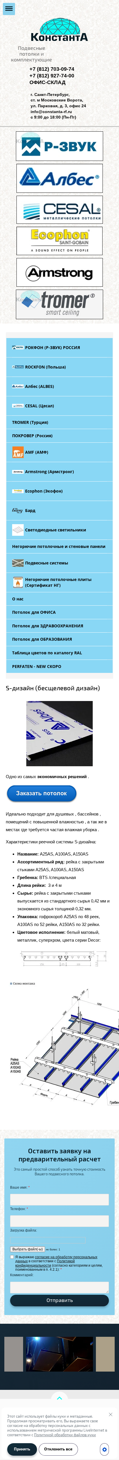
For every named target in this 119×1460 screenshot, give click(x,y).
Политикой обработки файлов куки (65, 1435)
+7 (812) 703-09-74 (51, 69)
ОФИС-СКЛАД (47, 82)
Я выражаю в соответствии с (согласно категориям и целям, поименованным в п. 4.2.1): (59, 1263)
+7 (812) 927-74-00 (51, 76)
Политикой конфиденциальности (45, 1263)
